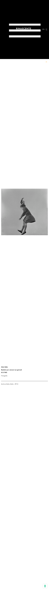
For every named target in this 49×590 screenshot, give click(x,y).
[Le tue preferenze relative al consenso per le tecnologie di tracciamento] (45, 586)
